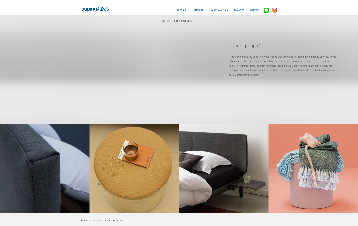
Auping (95, 9)
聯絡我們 (255, 10)
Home (84, 220)
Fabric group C (117, 220)
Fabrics (165, 21)
